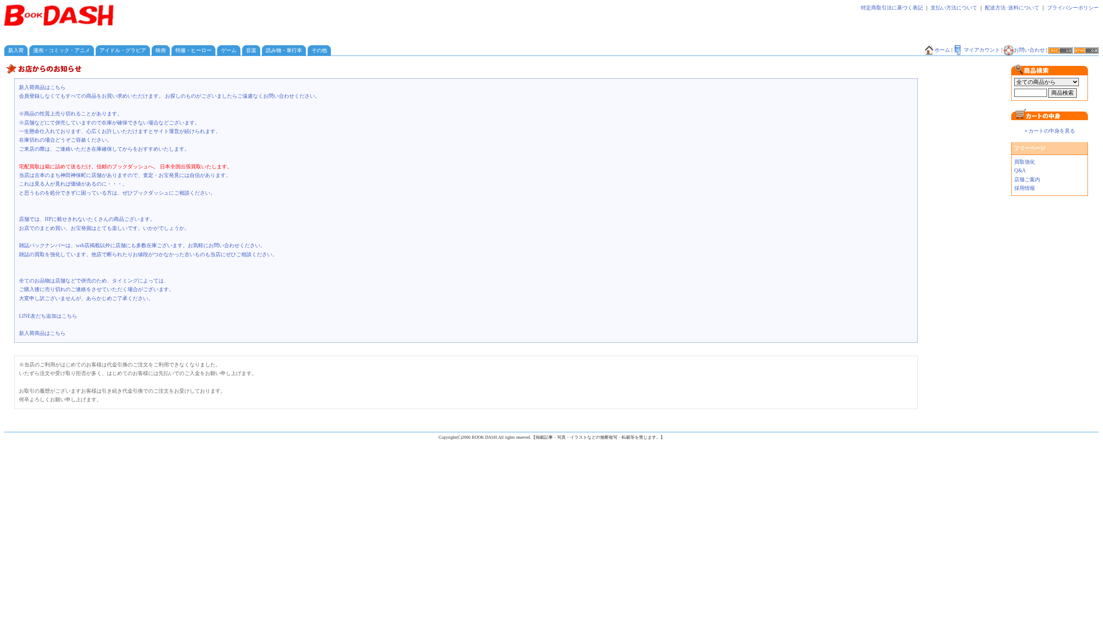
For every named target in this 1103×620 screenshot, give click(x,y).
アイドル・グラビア (123, 50)
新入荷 (16, 50)
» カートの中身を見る (1050, 131)
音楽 (251, 50)
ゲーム (229, 50)
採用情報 (1024, 188)
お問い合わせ (1029, 50)
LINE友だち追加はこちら (48, 316)
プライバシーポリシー (1073, 8)
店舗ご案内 (1027, 180)
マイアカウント (982, 50)
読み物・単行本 (284, 50)
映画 (161, 50)
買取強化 (1024, 162)
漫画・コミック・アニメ (61, 50)
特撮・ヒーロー (193, 50)
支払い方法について (954, 8)
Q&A (1020, 170)
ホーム (942, 50)
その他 (319, 50)
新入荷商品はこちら (42, 87)
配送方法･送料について (1012, 8)
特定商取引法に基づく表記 (892, 8)
